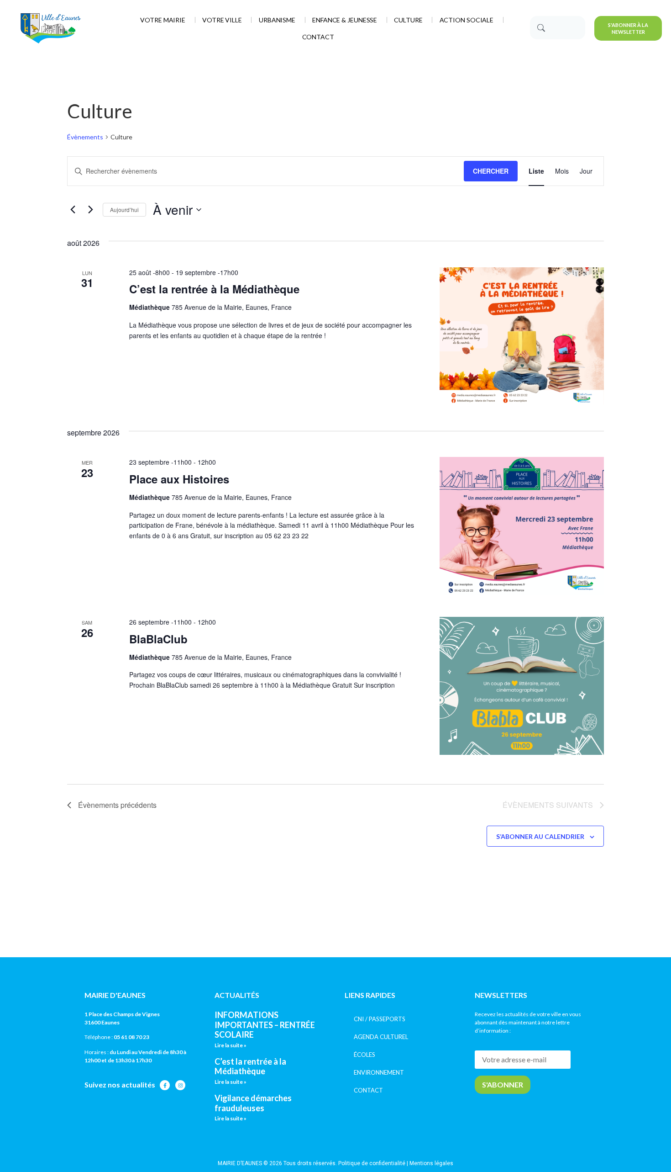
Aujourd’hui (124, 209)
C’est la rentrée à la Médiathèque (214, 289)
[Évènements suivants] (90, 209)
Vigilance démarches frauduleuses (253, 1103)
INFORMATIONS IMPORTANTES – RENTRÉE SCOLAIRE (265, 1024)
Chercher (490, 170)
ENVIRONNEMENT (379, 1072)
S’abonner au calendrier (540, 836)
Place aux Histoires (179, 479)
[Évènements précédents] (72, 209)
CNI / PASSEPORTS (379, 1019)
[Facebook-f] (165, 1085)
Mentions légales (431, 1163)
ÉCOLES (364, 1054)
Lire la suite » (230, 1045)
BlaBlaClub (158, 639)
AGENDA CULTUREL (381, 1036)
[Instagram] (180, 1085)
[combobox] (557, 27)
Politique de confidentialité (371, 1163)
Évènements (85, 137)
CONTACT (368, 1090)
